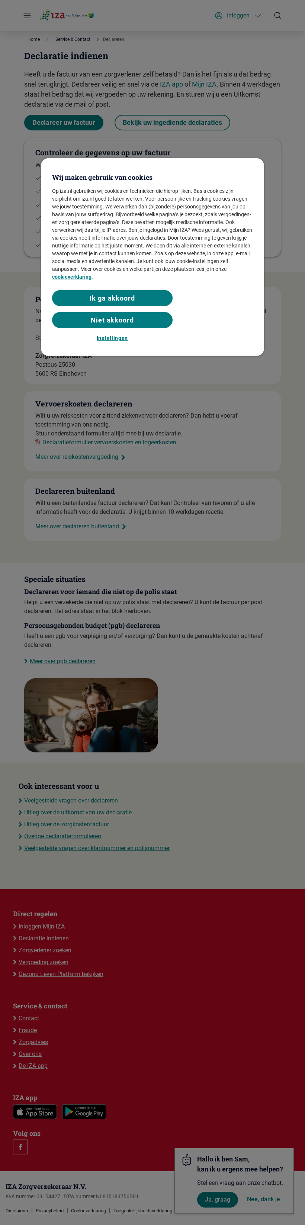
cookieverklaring (72, 277)
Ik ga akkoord (112, 298)
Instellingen (112, 338)
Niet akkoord (112, 320)
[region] (152, 257)
